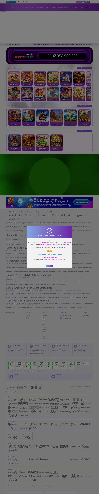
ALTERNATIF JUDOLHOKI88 (53, 254)
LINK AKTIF (40, 254)
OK (49, 265)
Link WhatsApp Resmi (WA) (49, 257)
